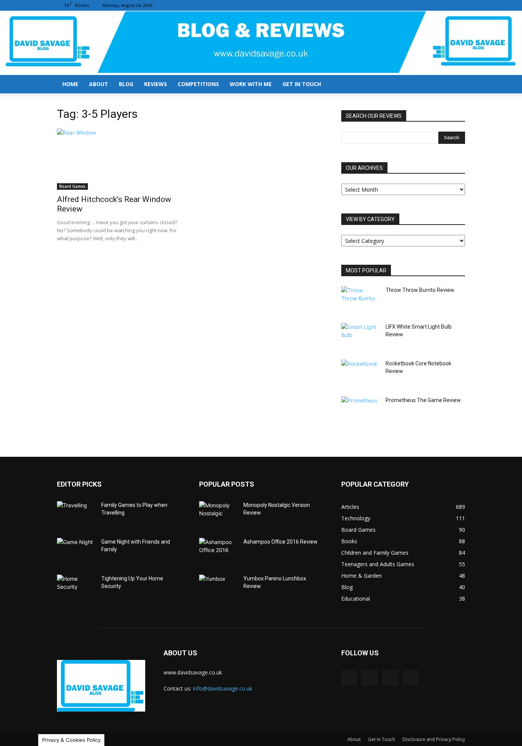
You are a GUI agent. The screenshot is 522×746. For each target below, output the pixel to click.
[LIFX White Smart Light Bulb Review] (360, 336)
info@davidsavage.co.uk (222, 688)
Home (70, 84)
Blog (126, 84)
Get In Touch (301, 84)
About (98, 84)
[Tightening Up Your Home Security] (76, 588)
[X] (459, 5)
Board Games (72, 186)
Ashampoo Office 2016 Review (280, 542)
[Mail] (434, 5)
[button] (456, 84)
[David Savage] (261, 43)
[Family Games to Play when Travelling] (76, 514)
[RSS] (446, 5)
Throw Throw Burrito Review (420, 290)
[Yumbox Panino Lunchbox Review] (218, 588)
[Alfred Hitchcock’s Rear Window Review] (119, 159)
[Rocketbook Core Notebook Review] (360, 373)
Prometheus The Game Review (423, 400)
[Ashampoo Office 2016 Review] (218, 551)
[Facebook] (421, 5)
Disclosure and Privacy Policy (433, 739)
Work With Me (251, 84)
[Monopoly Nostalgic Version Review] (218, 514)
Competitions (198, 84)
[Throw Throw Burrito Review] (360, 299)
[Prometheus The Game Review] (360, 409)
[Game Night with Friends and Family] (76, 551)
